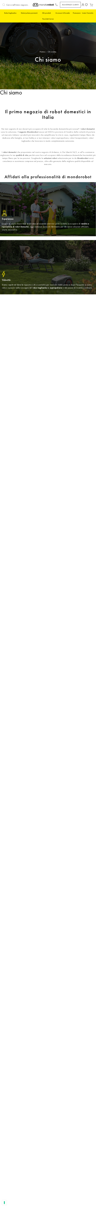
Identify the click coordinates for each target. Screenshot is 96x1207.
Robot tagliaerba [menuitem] (10, 13)
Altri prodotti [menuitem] (46, 13)
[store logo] (43, 4)
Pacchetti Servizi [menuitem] (48, 19)
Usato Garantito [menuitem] (87, 13)
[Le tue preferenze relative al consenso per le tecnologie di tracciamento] (4, 1202)
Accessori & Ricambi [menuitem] (63, 13)
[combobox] (18, 5)
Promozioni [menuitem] (77, 13)
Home (42, 51)
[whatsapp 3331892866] (56, 5)
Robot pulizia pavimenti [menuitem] (29, 13)
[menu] (48, 16)
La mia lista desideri (86, 5)
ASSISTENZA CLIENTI (70, 5)
